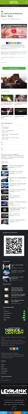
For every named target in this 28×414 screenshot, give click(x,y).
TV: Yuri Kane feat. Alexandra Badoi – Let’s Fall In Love (7, 103)
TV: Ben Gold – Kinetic (19, 116)
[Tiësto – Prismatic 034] (4, 197)
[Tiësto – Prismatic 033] (4, 215)
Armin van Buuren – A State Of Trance (10, 137)
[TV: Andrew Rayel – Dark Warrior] (7, 111)
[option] (14, 81)
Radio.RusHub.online (19, 400)
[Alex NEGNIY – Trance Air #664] (4, 173)
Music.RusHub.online (9, 402)
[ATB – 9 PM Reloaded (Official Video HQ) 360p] (6, 302)
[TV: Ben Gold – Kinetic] (21, 111)
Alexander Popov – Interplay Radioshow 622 (17, 277)
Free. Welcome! (5, 127)
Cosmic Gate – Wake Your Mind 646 (17, 220)
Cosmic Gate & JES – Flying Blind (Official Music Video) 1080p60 (18, 295)
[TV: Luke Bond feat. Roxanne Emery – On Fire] (21, 98)
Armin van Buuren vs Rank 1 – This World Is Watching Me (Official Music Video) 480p (17, 289)
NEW (2, 11)
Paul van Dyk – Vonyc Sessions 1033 (11, 5)
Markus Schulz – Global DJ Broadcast (10, 134)
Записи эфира (7, 317)
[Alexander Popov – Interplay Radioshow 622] (4, 179)
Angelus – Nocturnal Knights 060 (17, 165)
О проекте (3, 373)
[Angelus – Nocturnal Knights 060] (4, 167)
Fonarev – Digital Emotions (8, 130)
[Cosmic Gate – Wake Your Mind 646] (4, 221)
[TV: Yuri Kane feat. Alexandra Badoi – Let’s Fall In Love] (7, 98)
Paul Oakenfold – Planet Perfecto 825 (18, 183)
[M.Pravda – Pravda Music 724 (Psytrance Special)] (4, 203)
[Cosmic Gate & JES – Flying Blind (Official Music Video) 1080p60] (6, 296)
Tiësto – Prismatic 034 (14, 195)
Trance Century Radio (20, 57)
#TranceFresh (7, 315)
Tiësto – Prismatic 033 (14, 214)
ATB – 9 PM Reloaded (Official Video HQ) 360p (17, 301)
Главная (4, 8)
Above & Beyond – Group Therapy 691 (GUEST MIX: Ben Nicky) (18, 208)
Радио (5, 319)
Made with (23, 385)
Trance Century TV (10, 8)
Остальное (6, 311)
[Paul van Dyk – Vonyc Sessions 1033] (4, 191)
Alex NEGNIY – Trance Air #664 (16, 171)
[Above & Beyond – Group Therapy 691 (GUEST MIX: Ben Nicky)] (4, 209)
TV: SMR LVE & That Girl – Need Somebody (12, 84)
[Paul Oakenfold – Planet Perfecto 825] (4, 185)
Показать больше (13, 68)
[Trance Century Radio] (14, 2)
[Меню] (26, 2)
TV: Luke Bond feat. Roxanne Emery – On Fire (21, 103)
